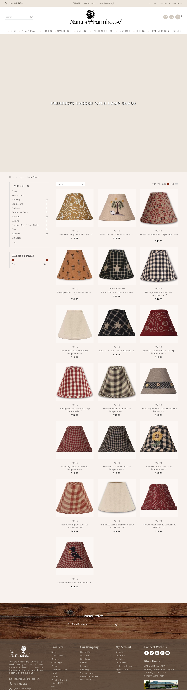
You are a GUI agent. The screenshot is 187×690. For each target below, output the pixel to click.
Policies (84, 662)
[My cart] (177, 16)
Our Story (84, 655)
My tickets (120, 659)
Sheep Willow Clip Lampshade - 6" (117, 234)
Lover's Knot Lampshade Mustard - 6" (75, 234)
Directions (177, 3)
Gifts (14, 229)
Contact (154, 3)
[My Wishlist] (165, 17)
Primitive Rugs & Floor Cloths (168, 31)
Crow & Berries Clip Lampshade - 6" (75, 583)
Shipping (84, 669)
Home (12, 177)
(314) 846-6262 (20, 684)
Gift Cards (165, 3)
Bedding (47, 31)
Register (119, 652)
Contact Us (85, 652)
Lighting (140, 31)
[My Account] (171, 17)
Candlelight (64, 31)
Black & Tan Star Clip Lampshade (117, 292)
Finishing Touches (117, 288)
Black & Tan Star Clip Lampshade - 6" (117, 350)
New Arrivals (29, 31)
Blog (14, 242)
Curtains (82, 31)
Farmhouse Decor (103, 31)
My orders (120, 655)
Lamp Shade (33, 177)
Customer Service (124, 666)
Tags (21, 177)
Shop (13, 31)
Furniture (124, 31)
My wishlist (121, 662)
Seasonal (16, 233)
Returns (84, 666)
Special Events (87, 673)
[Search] (31, 16)
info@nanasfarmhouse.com (27, 679)
